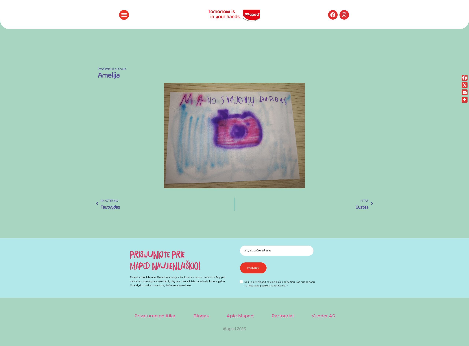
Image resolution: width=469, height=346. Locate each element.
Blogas (201, 316)
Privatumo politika (154, 316)
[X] (464, 85)
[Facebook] (333, 15)
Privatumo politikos (259, 285)
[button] (124, 15)
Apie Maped (240, 316)
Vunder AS (323, 316)
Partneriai (283, 316)
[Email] (464, 92)
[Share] (464, 99)
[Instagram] (344, 15)
